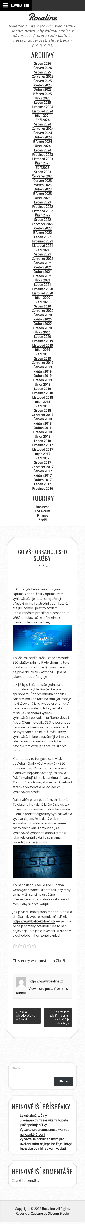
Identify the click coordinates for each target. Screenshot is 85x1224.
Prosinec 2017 (42, 445)
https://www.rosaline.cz (46, 981)
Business (42, 507)
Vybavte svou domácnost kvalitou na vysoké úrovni (44, 1131)
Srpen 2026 (42, 63)
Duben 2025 (43, 89)
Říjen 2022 (42, 215)
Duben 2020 (43, 323)
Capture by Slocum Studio (50, 1213)
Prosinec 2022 (42, 206)
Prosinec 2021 (42, 241)
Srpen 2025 (42, 72)
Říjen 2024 (42, 115)
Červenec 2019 (42, 362)
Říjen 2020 (42, 297)
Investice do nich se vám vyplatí (43, 1148)
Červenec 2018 (42, 415)
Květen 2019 (42, 371)
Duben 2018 (43, 428)
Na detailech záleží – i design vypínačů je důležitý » (59, 1017)
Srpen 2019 (42, 358)
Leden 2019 (42, 389)
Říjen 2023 (42, 163)
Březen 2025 (42, 94)
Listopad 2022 (42, 211)
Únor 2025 (42, 98)
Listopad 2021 (42, 245)
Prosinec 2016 (42, 488)
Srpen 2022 (42, 219)
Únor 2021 (42, 280)
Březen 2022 (42, 232)
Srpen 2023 (42, 172)
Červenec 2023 (42, 176)
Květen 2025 (42, 85)
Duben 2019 (43, 376)
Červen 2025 (42, 81)
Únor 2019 (42, 384)
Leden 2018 (42, 441)
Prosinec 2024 (42, 107)
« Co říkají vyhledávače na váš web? (25, 1015)
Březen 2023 (42, 193)
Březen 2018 (42, 432)
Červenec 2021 (42, 258)
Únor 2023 (42, 198)
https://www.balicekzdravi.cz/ (34, 921)
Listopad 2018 (42, 397)
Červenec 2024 (42, 128)
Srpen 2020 (42, 306)
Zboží (42, 520)
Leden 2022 (42, 237)
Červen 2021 (42, 263)
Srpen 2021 (42, 254)
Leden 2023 (42, 202)
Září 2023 (42, 167)
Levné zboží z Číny (33, 1115)
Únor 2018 (42, 436)
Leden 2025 (42, 102)
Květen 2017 (42, 475)
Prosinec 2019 (42, 341)
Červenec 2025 (42, 76)
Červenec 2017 (42, 467)
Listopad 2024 (42, 111)
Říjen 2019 (42, 349)
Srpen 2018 (42, 410)
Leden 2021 (42, 284)
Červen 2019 (42, 367)
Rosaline (42, 17)
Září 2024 (42, 120)
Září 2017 (42, 458)
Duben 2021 (43, 271)
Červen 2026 (42, 68)
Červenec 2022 (42, 224)
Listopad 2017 (42, 449)
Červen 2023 (42, 180)
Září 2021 (42, 250)
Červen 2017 (42, 471)
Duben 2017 (43, 480)
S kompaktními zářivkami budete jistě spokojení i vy (44, 1122)
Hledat (17, 1068)
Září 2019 (42, 354)
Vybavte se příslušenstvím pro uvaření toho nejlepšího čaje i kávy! (46, 1141)
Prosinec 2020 (42, 289)
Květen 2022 (42, 228)
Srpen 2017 (42, 462)
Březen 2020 (42, 328)
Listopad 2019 (42, 345)
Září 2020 (42, 302)
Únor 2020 (42, 332)
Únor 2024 (42, 146)
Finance (42, 515)
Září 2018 (42, 406)
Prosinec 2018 (42, 393)
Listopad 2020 (42, 293)
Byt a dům (42, 511)
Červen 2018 (42, 419)
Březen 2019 (42, 380)
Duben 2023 (43, 189)
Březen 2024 (42, 141)
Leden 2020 (42, 336)
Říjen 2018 (42, 402)
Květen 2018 (42, 423)
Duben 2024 (43, 137)
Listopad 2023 (42, 159)
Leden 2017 (42, 484)
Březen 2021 (42, 276)
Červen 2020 (42, 315)
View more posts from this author (42, 990)
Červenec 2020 (42, 310)
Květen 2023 (42, 185)
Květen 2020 (42, 319)
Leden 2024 (42, 150)
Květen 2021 (42, 267)
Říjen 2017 (42, 454)
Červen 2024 (42, 133)
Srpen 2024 (42, 124)
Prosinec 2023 (42, 154)
